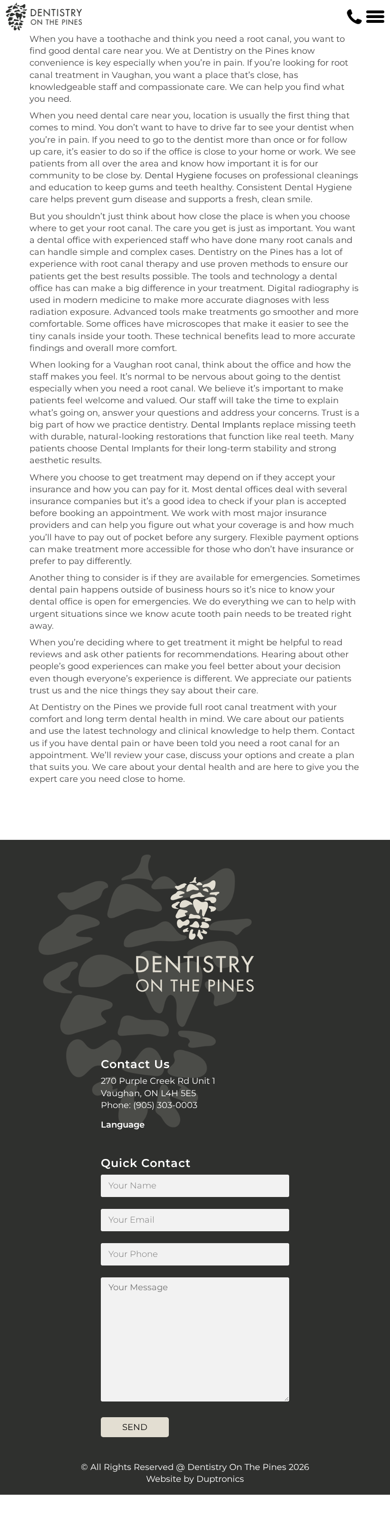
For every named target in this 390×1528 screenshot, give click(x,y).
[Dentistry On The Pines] (44, 16)
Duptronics (220, 1479)
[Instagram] (195, 1024)
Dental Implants (225, 424)
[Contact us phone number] (354, 17)
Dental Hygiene (178, 175)
